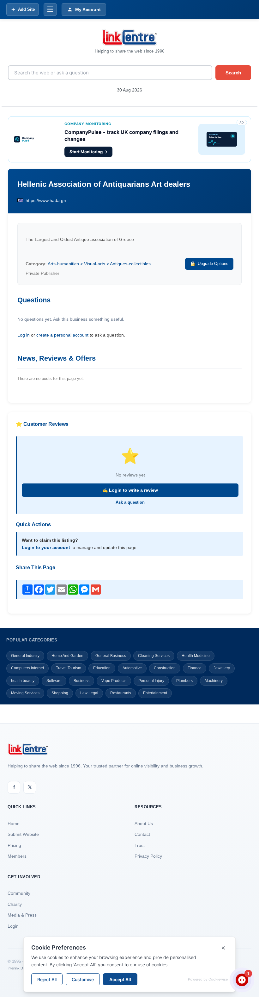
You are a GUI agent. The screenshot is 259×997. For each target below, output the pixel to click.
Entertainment (155, 693)
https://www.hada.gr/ (46, 200)
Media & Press (22, 915)
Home (14, 823)
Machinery (214, 680)
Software (54, 680)
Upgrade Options (213, 263)
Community (19, 893)
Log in (23, 335)
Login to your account (46, 547)
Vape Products (113, 680)
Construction (165, 668)
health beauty (22, 680)
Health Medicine (196, 655)
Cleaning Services (154, 655)
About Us (144, 823)
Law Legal (89, 693)
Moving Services (25, 693)
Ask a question (130, 502)
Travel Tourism (68, 668)
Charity (15, 904)
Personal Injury (151, 680)
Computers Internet (27, 668)
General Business (110, 655)
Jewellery (222, 668)
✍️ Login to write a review (130, 490)
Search (233, 72)
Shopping (59, 693)
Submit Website (23, 834)
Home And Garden (67, 655)
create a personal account (62, 335)
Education (102, 668)
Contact (142, 834)
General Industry (25, 655)
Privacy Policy (148, 856)
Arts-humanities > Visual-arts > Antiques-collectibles (99, 263)
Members (17, 856)
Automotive (132, 668)
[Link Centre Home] (129, 37)
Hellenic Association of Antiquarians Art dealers (103, 184)
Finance (195, 668)
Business (81, 680)
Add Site (26, 9)
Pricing (14, 845)
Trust (140, 845)
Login (13, 926)
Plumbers (184, 680)
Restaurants (120, 693)
